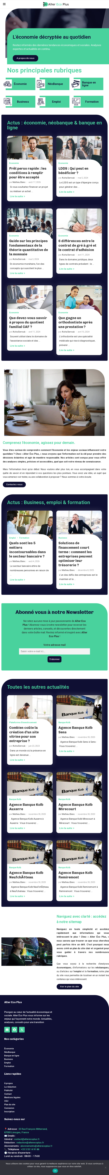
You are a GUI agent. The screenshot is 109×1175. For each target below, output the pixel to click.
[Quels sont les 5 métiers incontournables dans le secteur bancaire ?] (30, 526)
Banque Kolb (64, 722)
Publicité (8, 1090)
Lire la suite (16, 196)
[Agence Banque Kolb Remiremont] (79, 855)
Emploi (12, 538)
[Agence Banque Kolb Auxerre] (30, 787)
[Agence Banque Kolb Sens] (79, 710)
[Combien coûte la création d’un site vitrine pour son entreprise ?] (30, 710)
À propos (8, 1083)
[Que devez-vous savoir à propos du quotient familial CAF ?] (30, 300)
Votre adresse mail (54, 644)
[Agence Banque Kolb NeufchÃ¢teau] (30, 855)
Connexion (9, 1108)
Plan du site (9, 1105)
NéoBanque (9, 1052)
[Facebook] (14, 1029)
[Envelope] (7, 1029)
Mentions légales (12, 1097)
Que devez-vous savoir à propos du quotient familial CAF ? (28, 322)
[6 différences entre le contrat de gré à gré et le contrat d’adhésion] (79, 223)
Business (62, 538)
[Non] (105, 1167)
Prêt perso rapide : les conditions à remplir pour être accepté (27, 172)
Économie (9, 1049)
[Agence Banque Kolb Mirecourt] (79, 787)
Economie (14, 163)
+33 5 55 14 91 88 (30, 1149)
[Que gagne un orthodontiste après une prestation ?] (79, 300)
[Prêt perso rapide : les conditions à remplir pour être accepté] (30, 151)
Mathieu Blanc (19, 182)
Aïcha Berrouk (68, 178)
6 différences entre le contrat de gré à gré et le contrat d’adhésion (77, 245)
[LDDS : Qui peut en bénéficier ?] (79, 151)
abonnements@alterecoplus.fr (36, 1146)
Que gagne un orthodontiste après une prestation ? (75, 322)
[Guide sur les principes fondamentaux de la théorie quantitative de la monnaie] (30, 223)
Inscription (9, 1112)
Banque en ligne (11, 1056)
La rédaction (10, 1087)
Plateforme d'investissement (23, 722)
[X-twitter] (22, 1029)
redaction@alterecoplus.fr (30, 1142)
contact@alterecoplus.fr (27, 1139)
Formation (24, 538)
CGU (6, 1101)
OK (55, 1171)
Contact (8, 1094)
